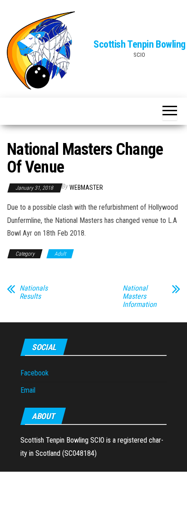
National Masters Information (140, 296)
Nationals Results (34, 292)
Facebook (34, 373)
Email (27, 390)
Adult (60, 254)
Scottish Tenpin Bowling (140, 44)
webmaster (86, 187)
